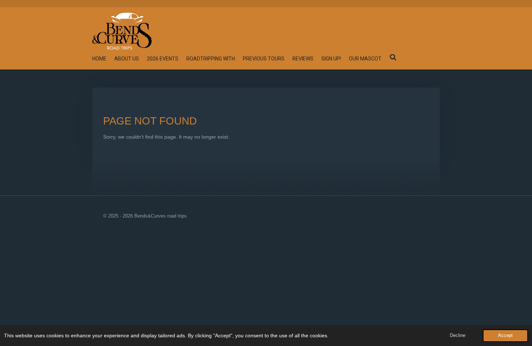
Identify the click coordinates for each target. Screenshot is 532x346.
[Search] (393, 57)
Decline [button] (457, 335)
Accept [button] (505, 335)
